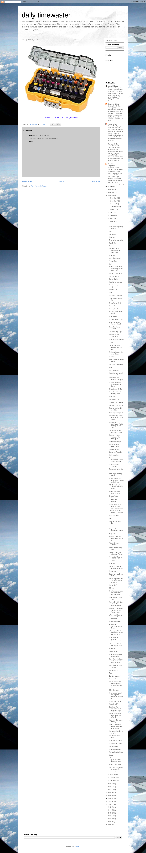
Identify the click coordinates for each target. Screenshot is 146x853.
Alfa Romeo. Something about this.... (115, 626)
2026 (110, 190)
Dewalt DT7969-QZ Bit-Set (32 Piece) (116, 512)
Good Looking (113, 746)
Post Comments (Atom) (39, 186)
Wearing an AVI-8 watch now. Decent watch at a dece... (116, 632)
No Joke (112, 246)
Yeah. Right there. (115, 749)
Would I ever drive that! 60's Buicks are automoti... (115, 726)
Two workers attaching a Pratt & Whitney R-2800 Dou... (116, 424)
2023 (110, 784)
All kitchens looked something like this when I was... (116, 268)
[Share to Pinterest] (60, 124)
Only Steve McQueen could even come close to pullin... (116, 660)
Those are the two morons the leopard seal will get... (116, 480)
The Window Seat (115, 303)
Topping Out (113, 289)
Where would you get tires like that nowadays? (116, 616)
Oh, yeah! (112, 234)
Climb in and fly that (115, 389)
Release (112, 237)
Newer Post (27, 181)
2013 (110, 813)
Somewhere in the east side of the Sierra (115, 384)
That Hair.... (113, 563)
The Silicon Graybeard (112, 165)
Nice (110, 292)
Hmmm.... (112, 571)
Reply (31, 141)
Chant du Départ (113, 104)
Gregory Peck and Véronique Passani (116, 553)
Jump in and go (114, 276)
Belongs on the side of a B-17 (115, 409)
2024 (110, 195)
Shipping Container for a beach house (116, 530)
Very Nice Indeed (114, 258)
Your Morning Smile (115, 740)
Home (61, 181)
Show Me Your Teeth (116, 295)
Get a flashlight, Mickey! (114, 328)
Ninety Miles (112, 124)
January (112, 780)
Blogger (76, 846)
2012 (110, 816)
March (112, 774)
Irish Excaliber (114, 455)
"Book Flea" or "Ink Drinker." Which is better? (116, 486)
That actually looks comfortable (115, 655)
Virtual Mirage (113, 86)
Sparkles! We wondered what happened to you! (115, 708)
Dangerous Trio (114, 399)
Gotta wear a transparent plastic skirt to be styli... (116, 459)
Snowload (112, 679)
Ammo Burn (113, 261)
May (111, 218)
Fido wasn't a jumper (116, 364)
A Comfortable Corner (116, 319)
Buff (110, 264)
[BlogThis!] (53, 124)
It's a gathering (114, 370)
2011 (110, 819)
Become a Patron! (111, 40)
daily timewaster (46, 15)
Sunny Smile (113, 279)
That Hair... (112, 255)
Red (110, 673)
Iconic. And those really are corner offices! (115, 715)
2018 (110, 798)
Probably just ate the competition (116, 353)
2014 (110, 810)
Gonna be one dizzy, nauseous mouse (116, 431)
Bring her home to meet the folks (115, 445)
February (113, 777)
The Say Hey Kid (114, 621)
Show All (121, 184)
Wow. (111, 367)
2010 (110, 822)
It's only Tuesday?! (115, 273)
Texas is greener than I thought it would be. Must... (116, 580)
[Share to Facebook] (57, 124)
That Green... (113, 316)
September (113, 207)
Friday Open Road (115, 764)
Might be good (114, 449)
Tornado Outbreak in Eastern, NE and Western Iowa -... (116, 610)
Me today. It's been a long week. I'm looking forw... (116, 769)
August (112, 210)
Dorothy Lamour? (114, 676)
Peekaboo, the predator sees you (116, 378)
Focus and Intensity (115, 701)
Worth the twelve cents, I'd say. (114, 492)
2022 (110, 787)
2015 (110, 807)
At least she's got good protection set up (116, 538)
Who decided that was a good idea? (115, 645)
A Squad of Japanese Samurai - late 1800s (116, 558)
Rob (30, 135)
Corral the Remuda (115, 452)
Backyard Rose (114, 515)
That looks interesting (116, 240)
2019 (110, 795)
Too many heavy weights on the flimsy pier (114, 437)
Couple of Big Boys (115, 331)
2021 (110, 790)
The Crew (112, 396)
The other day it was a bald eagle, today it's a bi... (116, 417)
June (111, 215)
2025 (110, 192)
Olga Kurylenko (114, 690)
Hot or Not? (113, 585)
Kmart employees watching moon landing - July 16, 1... (115, 684)
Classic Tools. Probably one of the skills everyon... (115, 498)
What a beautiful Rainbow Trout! (115, 323)
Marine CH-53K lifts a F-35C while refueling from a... (116, 603)
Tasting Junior (113, 670)
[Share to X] (55, 124)
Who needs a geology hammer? (116, 227)
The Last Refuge (113, 144)
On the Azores (114, 306)
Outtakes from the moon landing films (116, 567)
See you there (113, 651)
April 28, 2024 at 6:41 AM (40, 135)
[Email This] (51, 124)
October (112, 204)
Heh (110, 231)
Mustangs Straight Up (116, 413)
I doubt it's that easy (116, 282)
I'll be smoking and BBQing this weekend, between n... (116, 695)
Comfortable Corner (115, 743)
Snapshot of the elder (116, 402)
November (113, 201)
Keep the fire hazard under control (116, 374)
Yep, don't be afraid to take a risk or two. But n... (116, 341)
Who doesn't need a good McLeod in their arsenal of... (115, 759)
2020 (110, 792)
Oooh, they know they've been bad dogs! (115, 347)
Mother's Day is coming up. (114, 335)
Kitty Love (112, 533)
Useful (111, 755)
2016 (110, 804)
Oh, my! (112, 588)
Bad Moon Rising (113, 88)
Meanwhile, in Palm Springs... (115, 666)
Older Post (95, 181)
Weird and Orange (115, 442)
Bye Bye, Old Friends (116, 405)
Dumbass (112, 357)
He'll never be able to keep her (116, 732)
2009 (110, 824)
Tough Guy (112, 243)
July (111, 212)
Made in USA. (113, 704)
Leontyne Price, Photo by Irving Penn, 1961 (115, 250)
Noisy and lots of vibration (114, 465)
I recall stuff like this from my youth (116, 393)
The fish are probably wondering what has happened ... (116, 592)
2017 (110, 801)
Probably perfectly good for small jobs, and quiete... (116, 506)
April (111, 221)
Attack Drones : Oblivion (114, 544)
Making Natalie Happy (116, 752)
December (113, 198)
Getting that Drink (115, 309)
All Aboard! (112, 648)
